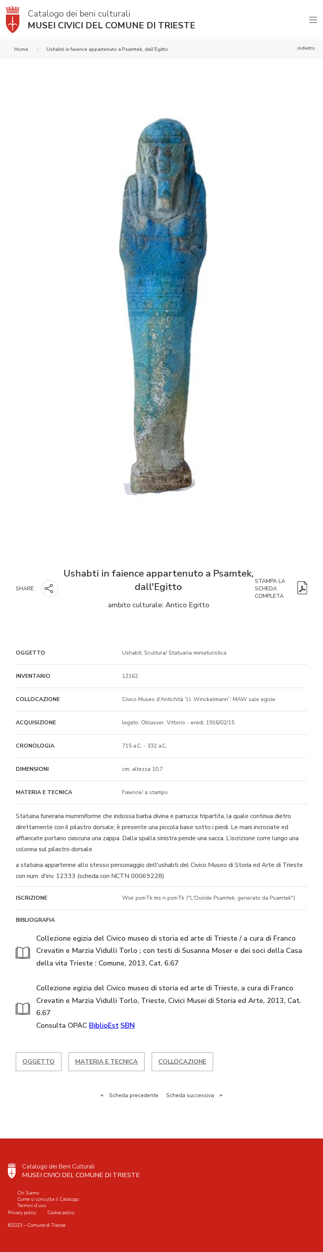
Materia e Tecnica (106, 1061)
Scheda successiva (190, 1095)
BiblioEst (104, 1025)
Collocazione (182, 1061)
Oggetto (38, 1061)
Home (21, 49)
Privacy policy (22, 1212)
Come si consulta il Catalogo (48, 1199)
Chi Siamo (28, 1193)
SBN (128, 1025)
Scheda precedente (133, 1095)
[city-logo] (12, 1170)
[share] (50, 588)
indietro (306, 48)
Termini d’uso (31, 1205)
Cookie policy (60, 1212)
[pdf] (302, 588)
